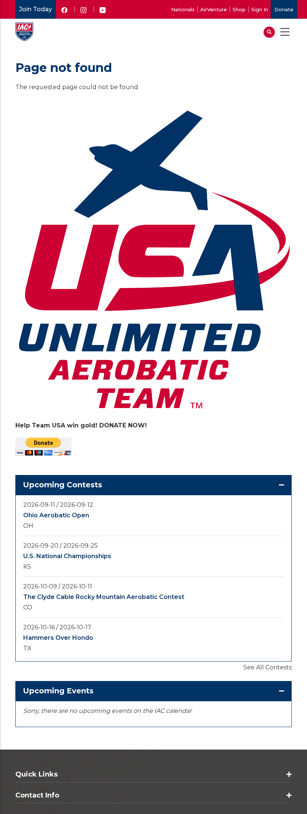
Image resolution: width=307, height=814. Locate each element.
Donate (284, 9)
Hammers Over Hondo (58, 637)
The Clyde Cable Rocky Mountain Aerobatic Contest (103, 596)
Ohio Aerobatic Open (56, 515)
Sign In (259, 9)
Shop (239, 9)
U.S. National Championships (67, 556)
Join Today (35, 9)
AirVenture (213, 9)
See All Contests (267, 667)
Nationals (183, 9)
